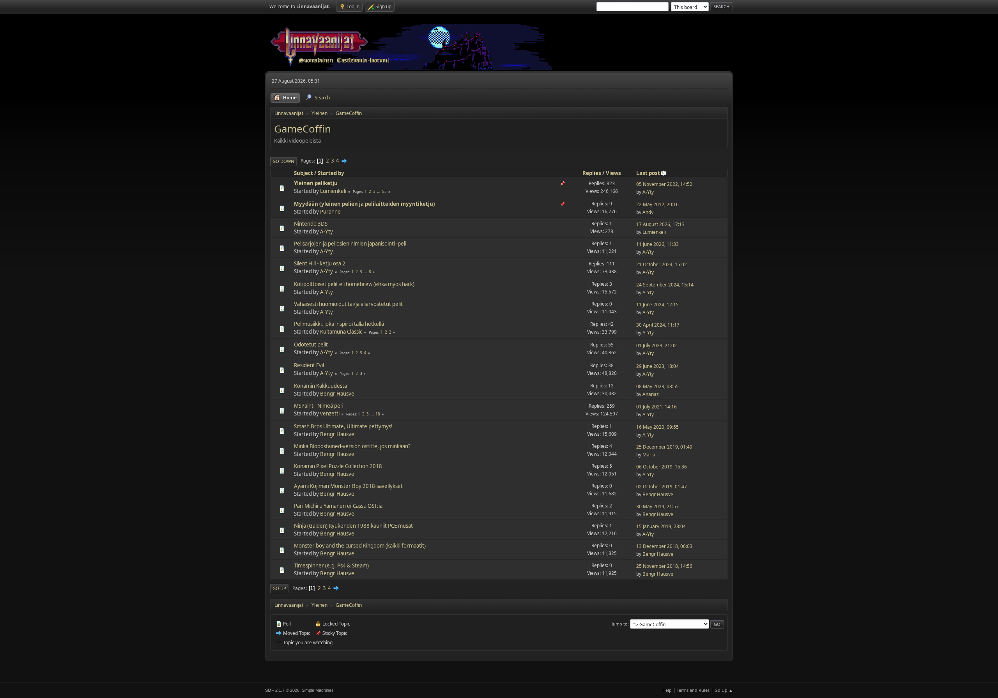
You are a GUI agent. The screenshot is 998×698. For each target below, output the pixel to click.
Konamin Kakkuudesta (320, 385)
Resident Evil (309, 365)
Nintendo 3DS (310, 223)
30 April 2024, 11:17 (657, 325)
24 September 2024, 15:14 (665, 284)
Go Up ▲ (724, 690)
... (379, 191)
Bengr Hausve (337, 393)
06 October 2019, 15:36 (661, 466)
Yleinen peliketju (316, 183)
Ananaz (650, 394)
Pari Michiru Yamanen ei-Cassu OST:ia (338, 505)
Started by (331, 173)
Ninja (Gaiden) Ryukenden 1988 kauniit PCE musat (353, 525)
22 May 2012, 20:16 (657, 204)
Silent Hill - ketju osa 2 (319, 263)
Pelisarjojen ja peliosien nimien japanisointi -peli (350, 243)
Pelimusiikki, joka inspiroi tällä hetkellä (339, 323)
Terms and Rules (693, 690)
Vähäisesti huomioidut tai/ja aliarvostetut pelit (348, 303)
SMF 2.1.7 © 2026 (282, 690)
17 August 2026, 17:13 (660, 224)
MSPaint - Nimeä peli (318, 405)
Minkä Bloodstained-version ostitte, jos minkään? (352, 446)
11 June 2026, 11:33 (657, 244)
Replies (591, 173)
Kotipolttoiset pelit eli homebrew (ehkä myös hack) (354, 284)
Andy (647, 212)
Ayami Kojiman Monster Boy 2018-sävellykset (348, 485)
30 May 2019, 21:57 (657, 506)
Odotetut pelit (311, 344)
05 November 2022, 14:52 (664, 184)
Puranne (330, 211)
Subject (303, 173)
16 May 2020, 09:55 (657, 427)
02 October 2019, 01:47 (661, 486)
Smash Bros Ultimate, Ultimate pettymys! (343, 426)
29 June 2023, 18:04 (657, 366)
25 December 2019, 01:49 (664, 447)
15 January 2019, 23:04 (661, 526)
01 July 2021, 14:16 (656, 406)
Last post (648, 173)
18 (377, 414)
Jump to (620, 624)
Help (667, 690)
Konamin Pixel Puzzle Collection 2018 (338, 466)
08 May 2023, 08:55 (657, 386)
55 (384, 191)
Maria (648, 454)
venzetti (330, 413)
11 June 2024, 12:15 (657, 304)
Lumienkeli (333, 190)
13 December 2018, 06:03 (664, 546)
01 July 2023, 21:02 (656, 345)
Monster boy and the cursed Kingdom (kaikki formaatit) (360, 545)
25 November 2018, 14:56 (664, 566)
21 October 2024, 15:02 (661, 264)
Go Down (283, 161)
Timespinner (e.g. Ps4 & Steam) (331, 565)
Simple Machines (318, 690)
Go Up (279, 588)
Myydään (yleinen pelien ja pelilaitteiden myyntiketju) (364, 203)
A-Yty (648, 192)
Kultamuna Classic (341, 331)
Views (613, 173)
